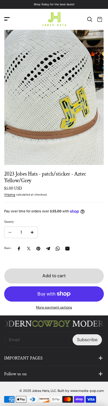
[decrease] (10, 232)
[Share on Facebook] (19, 248)
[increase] (32, 232)
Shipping (9, 194)
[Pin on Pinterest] (38, 248)
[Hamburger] (7, 19)
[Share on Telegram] (48, 248)
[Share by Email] (67, 248)
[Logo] (54, 19)
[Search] (90, 19)
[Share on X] (29, 248)
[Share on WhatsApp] (58, 248)
